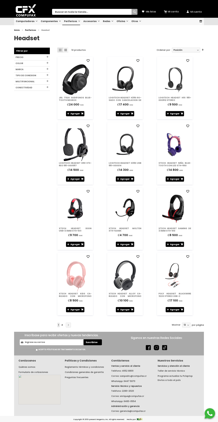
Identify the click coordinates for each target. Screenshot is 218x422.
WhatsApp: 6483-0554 (123, 401)
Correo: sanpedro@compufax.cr (129, 376)
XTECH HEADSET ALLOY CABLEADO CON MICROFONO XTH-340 (125, 296)
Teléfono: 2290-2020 (122, 390)
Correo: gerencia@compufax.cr (128, 411)
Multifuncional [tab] (25, 81)
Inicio (17, 30)
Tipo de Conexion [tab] (26, 75)
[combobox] (94, 12)
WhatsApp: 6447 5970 (123, 381)
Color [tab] (19, 63)
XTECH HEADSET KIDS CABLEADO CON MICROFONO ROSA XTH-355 (75, 296)
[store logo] (33, 10)
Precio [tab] (19, 57)
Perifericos (30, 30)
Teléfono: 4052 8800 (122, 370)
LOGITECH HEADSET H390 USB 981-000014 (125, 164)
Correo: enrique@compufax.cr (127, 396)
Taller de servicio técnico (171, 370)
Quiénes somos (27, 366)
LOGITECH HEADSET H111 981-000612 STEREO (175, 99)
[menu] (109, 21)
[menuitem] (26, 21)
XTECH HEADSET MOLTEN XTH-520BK (125, 229)
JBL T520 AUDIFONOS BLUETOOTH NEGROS (75, 99)
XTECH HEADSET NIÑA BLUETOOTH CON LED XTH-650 (175, 164)
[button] (88, 60)
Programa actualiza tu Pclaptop (175, 376)
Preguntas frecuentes (76, 377)
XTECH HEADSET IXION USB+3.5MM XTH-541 (75, 229)
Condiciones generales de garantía (84, 372)
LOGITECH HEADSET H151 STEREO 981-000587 (75, 164)
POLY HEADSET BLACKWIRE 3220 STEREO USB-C (175, 295)
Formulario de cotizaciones (33, 372)
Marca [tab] (19, 69)
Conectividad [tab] (24, 87)
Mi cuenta (196, 11)
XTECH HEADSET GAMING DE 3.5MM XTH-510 (175, 229)
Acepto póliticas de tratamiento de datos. (62, 349)
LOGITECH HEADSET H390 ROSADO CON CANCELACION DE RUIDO (125, 100)
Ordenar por (163, 50)
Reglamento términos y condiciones (84, 366)
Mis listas (151, 11)
